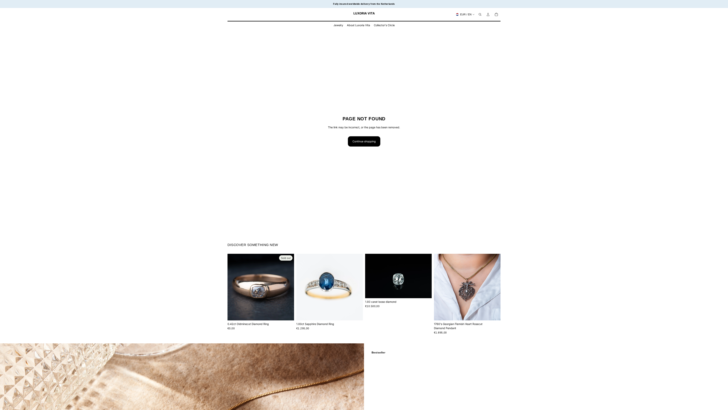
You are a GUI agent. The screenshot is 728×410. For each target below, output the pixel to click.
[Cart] (496, 14)
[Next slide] (288, 287)
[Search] (480, 14)
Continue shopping (364, 141)
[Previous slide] (233, 287)
